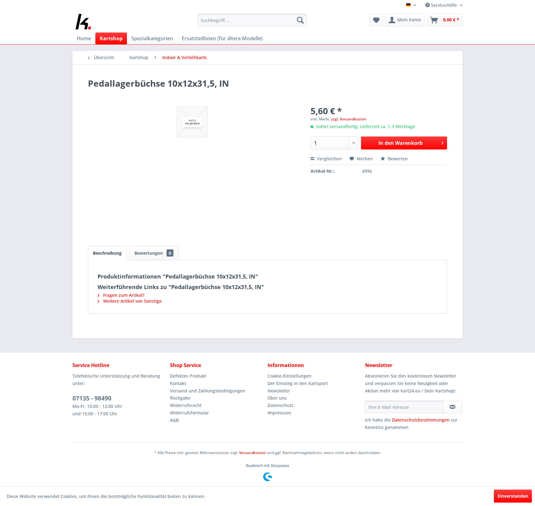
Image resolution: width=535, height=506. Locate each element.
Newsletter (279, 391)
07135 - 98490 (91, 398)
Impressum (279, 413)
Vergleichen (329, 159)
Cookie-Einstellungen (289, 376)
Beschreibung (107, 253)
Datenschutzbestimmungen (421, 420)
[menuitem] (252, 20)
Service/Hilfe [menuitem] (444, 5)
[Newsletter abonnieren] (452, 407)
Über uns (277, 398)
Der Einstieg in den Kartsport (298, 383)
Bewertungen (152, 253)
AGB (174, 420)
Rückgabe (180, 398)
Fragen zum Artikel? (123, 295)
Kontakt (178, 383)
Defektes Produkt (188, 376)
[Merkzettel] (376, 20)
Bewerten (397, 159)
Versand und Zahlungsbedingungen (207, 391)
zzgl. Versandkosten (349, 119)
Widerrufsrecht (186, 405)
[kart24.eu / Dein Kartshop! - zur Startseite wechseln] (83, 21)
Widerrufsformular (189, 413)
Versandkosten (252, 452)
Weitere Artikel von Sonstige (132, 301)
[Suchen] (300, 20)
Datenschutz (281, 405)
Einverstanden (513, 496)
